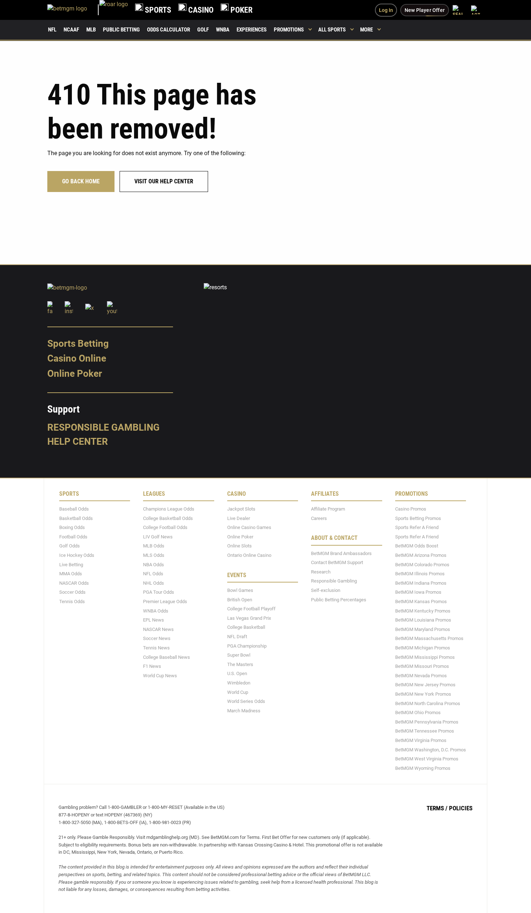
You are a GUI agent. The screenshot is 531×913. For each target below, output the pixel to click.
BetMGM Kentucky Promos (422, 610)
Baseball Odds (74, 509)
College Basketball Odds (168, 518)
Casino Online (76, 358)
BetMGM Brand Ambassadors (341, 553)
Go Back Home (81, 181)
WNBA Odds (155, 610)
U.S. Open (237, 673)
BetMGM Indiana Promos (420, 582)
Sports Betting (78, 343)
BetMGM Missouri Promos (422, 666)
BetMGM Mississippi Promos (425, 657)
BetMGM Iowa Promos (418, 592)
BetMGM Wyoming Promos (422, 768)
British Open (239, 599)
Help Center (77, 441)
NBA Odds (153, 564)
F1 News (152, 666)
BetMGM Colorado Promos (422, 564)
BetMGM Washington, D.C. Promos (430, 749)
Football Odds (73, 536)
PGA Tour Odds (158, 592)
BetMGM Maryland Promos (422, 629)
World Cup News (160, 675)
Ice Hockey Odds (76, 555)
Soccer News (156, 638)
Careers (319, 518)
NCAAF (71, 29)
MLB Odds (153, 546)
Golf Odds (69, 546)
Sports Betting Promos (418, 518)
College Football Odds (165, 527)
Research (321, 571)
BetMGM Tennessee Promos (424, 731)
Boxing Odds (72, 527)
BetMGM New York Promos (423, 694)
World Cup (237, 692)
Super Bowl (238, 655)
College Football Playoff (251, 608)
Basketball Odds (76, 518)
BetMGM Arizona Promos (420, 555)
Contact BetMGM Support (337, 562)
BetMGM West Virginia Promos (426, 758)
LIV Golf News (158, 536)
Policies (460, 808)
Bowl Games (240, 590)
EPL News (153, 620)
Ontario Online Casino (249, 555)
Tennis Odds (72, 601)
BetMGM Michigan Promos (422, 647)
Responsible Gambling (103, 427)
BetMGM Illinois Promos (420, 573)
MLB (91, 29)
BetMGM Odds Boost (416, 546)
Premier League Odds (165, 601)
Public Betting (121, 29)
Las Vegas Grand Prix (249, 617)
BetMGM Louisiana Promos (423, 620)
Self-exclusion (325, 590)
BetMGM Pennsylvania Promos (426, 721)
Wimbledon (238, 683)
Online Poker (74, 373)
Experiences (252, 29)
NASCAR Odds (74, 582)
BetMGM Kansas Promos (421, 601)
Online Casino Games (249, 527)
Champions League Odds (168, 509)
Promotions (289, 29)
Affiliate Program (328, 509)
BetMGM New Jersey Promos (425, 684)
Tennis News (156, 647)
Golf (203, 29)
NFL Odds (153, 573)
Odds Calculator (168, 29)
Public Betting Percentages (338, 599)
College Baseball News (166, 657)
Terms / (437, 808)
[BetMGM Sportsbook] (73, 10)
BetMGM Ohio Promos (418, 712)
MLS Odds (153, 555)
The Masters (240, 664)
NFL (52, 29)
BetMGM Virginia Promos (420, 740)
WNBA (222, 29)
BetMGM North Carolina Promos (427, 703)
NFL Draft (237, 636)
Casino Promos (410, 509)
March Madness (243, 710)
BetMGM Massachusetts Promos (429, 638)
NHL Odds (153, 582)
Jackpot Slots (241, 509)
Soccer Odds (72, 592)
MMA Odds (70, 573)
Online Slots (239, 546)
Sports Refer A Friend (417, 527)
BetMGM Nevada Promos (421, 675)
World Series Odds (246, 701)
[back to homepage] (113, 10)
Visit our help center (163, 181)
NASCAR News (158, 629)
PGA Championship (247, 645)
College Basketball (246, 627)
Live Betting (71, 564)
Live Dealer (238, 518)
